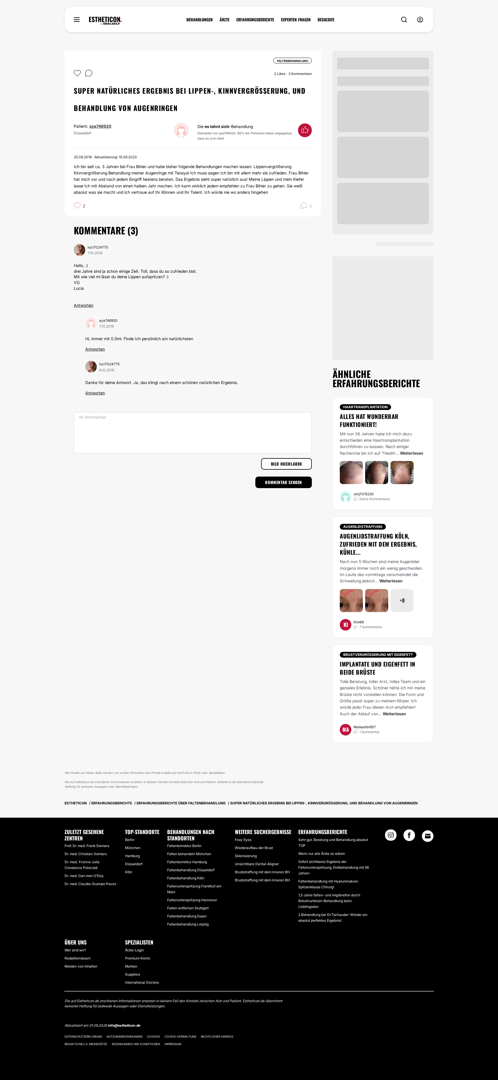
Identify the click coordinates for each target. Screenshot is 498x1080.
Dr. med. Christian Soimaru (86, 854)
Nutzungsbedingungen (124, 1036)
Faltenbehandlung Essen (187, 916)
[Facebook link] (409, 837)
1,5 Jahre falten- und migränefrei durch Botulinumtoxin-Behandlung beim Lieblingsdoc (329, 901)
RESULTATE (326, 19)
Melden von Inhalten (81, 966)
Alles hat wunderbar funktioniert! (369, 420)
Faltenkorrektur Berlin (184, 846)
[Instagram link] (391, 837)
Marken (131, 966)
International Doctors (142, 982)
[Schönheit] (105, 21)
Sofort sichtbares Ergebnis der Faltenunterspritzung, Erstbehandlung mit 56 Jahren (333, 867)
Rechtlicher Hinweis (217, 1036)
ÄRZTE (224, 19)
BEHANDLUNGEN (199, 19)
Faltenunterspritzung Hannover (192, 900)
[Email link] (427, 836)
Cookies (153, 1036)
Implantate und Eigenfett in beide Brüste (377, 668)
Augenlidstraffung (362, 526)
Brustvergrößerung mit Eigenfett (378, 654)
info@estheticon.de (124, 1025)
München (132, 848)
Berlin (129, 840)
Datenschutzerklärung (83, 1036)
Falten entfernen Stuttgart (188, 908)
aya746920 (100, 126)
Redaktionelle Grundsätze (86, 1044)
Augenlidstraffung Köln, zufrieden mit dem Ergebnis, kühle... (378, 544)
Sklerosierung (246, 856)
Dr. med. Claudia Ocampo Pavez (90, 884)
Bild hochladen (286, 464)
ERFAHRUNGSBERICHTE (255, 19)
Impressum (173, 1044)
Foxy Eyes (243, 840)
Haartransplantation (365, 407)
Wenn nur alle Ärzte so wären (321, 853)
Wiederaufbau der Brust (254, 848)
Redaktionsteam (77, 958)
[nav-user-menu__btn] (420, 19)
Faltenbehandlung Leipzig (188, 924)
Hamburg (132, 856)
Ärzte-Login (134, 950)
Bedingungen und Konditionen (136, 1044)
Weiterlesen (411, 453)
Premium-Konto (137, 958)
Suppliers (132, 974)
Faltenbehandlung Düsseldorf (190, 870)
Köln (128, 872)
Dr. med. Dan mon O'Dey (84, 876)
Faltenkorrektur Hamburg (187, 862)
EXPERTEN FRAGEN (296, 19)
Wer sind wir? (75, 950)
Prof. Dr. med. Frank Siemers (87, 846)
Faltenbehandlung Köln (185, 878)
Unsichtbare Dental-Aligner (257, 864)
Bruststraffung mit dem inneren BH (262, 872)
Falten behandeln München (189, 854)
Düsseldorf (133, 864)
